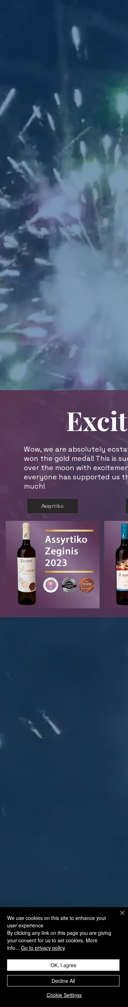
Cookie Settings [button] (64, 994)
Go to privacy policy (43, 947)
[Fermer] (118, 917)
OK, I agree (63, 965)
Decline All (63, 980)
